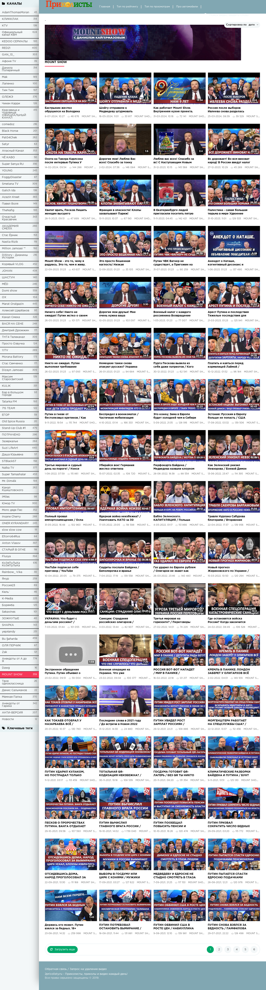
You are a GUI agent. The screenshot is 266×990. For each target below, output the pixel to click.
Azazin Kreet (10, 197)
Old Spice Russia (13, 421)
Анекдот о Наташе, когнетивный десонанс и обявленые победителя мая (228, 263)
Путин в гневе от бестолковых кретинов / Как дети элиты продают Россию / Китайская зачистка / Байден (65, 416)
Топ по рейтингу (127, 7)
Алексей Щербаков (15, 310)
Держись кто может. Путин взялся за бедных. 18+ (64, 927)
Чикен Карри (11, 103)
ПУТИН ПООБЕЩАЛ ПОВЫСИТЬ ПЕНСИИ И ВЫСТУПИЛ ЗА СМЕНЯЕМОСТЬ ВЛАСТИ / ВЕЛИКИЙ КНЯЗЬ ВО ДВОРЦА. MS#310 (171, 825)
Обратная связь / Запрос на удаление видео (76, 969)
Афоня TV (9, 61)
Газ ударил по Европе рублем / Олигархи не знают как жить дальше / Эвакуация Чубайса (174, 569)
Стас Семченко (12, 363)
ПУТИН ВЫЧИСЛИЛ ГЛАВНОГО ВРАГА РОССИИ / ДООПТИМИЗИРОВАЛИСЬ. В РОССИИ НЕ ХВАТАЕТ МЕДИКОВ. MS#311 (120, 825)
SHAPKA (8, 625)
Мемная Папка (12, 697)
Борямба (8, 605)
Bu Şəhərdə (10, 639)
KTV (5, 26)
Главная (104, 7)
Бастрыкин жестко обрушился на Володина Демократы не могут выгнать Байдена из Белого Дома (65, 110)
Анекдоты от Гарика (11, 704)
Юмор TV (8, 503)
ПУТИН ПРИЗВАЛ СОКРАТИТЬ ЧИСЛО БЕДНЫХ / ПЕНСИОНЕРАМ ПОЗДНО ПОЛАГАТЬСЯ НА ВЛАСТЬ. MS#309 (229, 825)
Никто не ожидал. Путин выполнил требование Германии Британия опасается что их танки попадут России (62, 365)
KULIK (6, 386)
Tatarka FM (9, 402)
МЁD (5, 284)
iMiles (6, 497)
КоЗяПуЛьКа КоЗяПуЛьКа (11, 564)
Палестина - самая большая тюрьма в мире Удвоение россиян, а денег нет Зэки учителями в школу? (228, 212)
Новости (8, 719)
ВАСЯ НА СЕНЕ (12, 324)
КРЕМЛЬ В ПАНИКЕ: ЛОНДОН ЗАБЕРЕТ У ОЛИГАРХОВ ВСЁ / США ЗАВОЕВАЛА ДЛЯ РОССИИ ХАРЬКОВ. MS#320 (229, 671)
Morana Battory (12, 357)
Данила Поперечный (11, 69)
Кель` (6, 592)
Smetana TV (10, 184)
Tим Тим (8, 90)
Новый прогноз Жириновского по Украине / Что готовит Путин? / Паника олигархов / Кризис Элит (228, 569)
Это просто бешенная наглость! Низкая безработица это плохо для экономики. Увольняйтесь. (118, 263)
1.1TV (5, 350)
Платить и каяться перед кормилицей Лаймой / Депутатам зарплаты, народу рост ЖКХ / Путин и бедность (229, 365)
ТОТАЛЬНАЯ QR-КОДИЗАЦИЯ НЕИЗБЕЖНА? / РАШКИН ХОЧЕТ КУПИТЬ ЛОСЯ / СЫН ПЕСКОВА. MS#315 (120, 774)
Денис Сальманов (14, 690)
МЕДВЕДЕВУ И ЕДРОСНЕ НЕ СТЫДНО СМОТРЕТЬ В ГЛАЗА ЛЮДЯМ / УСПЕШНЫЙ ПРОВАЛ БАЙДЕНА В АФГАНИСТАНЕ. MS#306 (174, 876)
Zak (4, 652)
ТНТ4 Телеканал (13, 337)
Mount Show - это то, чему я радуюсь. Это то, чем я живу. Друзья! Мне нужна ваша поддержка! (65, 263)
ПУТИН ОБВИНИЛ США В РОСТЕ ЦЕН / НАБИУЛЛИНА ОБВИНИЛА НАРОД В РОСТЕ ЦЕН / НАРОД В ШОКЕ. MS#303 (174, 927)
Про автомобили (187, 7)
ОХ (4, 297)
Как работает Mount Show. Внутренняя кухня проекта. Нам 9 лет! (173, 110)
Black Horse (10, 131)
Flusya (6, 556)
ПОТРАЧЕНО (11, 435)
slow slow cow (12, 530)
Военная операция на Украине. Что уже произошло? (114, 671)
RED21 (6, 48)
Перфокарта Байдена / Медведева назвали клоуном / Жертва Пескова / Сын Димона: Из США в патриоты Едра (173, 467)
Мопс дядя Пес (12, 510)
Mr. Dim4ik (9, 481)
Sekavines (8, 612)
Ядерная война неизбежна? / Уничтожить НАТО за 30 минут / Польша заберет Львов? (120, 518)
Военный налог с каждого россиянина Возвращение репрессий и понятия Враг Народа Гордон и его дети (172, 314)
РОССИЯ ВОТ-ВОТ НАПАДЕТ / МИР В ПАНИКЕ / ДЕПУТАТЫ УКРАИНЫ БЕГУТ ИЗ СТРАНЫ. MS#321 (174, 671)
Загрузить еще (65, 949)
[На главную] (69, 7)
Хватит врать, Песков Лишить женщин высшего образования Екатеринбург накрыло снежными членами (66, 212)
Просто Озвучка (13, 344)
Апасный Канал (13, 151)
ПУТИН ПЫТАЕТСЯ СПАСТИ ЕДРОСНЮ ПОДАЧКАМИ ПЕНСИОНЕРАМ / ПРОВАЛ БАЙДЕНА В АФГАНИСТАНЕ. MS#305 (228, 876)
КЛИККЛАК (10, 19)
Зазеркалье (10, 441)
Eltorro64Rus (11, 536)
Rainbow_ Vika (12, 572)
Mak (4, 77)
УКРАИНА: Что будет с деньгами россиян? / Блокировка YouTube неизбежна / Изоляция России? (61, 621)
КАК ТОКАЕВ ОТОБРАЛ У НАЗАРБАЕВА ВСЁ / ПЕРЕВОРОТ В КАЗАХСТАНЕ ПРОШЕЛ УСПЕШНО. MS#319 (65, 722)
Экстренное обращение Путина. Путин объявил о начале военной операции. (64, 671)
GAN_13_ (8, 55)
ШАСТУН (8, 277)
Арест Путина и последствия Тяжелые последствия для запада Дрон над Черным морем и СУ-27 (228, 314)
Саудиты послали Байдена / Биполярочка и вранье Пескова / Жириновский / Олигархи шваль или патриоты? (119, 569)
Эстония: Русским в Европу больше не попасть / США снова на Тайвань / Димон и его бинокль (227, 416)
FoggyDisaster (12, 177)
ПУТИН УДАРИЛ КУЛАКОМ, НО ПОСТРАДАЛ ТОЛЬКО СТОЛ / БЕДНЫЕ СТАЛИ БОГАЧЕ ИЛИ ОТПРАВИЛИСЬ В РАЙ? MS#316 (66, 774)
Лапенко (8, 84)
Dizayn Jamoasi (12, 370)
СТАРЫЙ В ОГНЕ (14, 550)
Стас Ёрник (10, 235)
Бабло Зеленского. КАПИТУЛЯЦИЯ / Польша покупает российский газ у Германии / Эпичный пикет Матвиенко (172, 518)
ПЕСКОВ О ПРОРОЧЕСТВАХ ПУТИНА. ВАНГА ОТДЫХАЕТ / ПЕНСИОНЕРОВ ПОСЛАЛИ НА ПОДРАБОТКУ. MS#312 (65, 825)
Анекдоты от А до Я (14, 660)
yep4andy (8, 632)
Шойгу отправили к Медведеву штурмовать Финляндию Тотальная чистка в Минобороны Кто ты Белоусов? (120, 110)
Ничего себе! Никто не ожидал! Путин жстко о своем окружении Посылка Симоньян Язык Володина (66, 314)
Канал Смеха (11, 317)
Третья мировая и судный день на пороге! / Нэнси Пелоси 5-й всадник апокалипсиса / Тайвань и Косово (63, 467)
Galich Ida (8, 190)
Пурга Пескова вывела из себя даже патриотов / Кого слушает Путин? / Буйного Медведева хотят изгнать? (173, 365)
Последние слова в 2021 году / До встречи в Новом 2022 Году (120, 722)
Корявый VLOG (12, 264)
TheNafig (8, 210)
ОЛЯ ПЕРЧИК (11, 645)
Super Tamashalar (14, 474)
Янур (5, 579)
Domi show (9, 291)
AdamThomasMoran (15, 12)
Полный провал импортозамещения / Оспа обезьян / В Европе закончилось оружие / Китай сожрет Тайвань (65, 518)
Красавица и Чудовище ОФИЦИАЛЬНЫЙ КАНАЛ (14, 114)
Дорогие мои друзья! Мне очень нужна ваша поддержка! (117, 314)
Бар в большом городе (12, 393)
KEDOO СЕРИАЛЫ (15, 41)
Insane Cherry (11, 517)
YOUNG (7, 171)
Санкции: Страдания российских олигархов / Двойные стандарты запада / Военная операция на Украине (119, 621)
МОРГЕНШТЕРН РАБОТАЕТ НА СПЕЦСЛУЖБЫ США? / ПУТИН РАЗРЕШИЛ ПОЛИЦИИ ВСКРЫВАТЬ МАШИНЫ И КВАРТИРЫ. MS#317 (227, 722)
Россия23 (8, 585)
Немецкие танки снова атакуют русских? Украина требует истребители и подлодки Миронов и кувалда (120, 365)
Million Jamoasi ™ (14, 248)
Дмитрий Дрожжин (15, 330)
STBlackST (9, 461)
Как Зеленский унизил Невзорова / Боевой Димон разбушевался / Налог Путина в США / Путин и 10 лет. (227, 467)
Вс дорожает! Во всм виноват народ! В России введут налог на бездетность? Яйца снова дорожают (229, 161)
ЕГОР (5, 415)
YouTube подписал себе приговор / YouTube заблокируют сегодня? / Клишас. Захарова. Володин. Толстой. (65, 569)
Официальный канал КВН (12, 33)
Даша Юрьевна (12, 454)
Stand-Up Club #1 (14, 428)
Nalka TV (8, 468)
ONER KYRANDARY (15, 523)
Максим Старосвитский (12, 378)
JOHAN (7, 271)
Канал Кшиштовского (12, 489)
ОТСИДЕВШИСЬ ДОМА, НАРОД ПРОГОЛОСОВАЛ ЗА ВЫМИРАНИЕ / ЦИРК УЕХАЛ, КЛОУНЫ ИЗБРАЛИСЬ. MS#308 (65, 876)
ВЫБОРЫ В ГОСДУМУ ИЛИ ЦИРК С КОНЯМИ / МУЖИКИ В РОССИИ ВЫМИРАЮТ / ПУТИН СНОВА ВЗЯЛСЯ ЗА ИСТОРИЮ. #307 (119, 876)
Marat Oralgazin (13, 304)
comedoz (8, 124)
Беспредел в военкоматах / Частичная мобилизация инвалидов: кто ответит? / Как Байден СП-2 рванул (118, 416)
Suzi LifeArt (10, 448)
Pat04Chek (9, 137)
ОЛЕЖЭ (7, 97)
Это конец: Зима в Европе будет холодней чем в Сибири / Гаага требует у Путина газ (174, 416)
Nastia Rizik (10, 242)
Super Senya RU (13, 164)
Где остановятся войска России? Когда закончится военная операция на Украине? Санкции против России (227, 621)
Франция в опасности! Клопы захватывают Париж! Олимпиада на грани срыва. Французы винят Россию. (120, 212)
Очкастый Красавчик (9, 218)
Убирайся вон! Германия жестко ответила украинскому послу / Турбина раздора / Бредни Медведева (120, 467)
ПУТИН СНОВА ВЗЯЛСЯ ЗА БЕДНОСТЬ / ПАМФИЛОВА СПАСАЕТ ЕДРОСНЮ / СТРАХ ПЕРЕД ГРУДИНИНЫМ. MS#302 (229, 927)
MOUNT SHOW (12, 674)
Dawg (6, 668)
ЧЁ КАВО (8, 157)
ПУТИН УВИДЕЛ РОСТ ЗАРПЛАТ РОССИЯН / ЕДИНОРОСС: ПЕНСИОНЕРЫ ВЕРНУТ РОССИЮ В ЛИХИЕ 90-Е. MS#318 (173, 722)
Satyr (5, 144)
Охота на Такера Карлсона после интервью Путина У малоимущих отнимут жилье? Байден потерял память (66, 161)
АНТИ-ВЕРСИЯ (12, 713)
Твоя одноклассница (13, 682)
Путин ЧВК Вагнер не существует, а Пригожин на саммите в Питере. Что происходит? (173, 263)
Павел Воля (10, 204)
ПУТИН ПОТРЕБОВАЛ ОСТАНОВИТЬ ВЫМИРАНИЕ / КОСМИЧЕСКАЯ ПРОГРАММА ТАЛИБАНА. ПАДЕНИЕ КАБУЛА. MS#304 (120, 927)
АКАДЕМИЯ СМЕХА (10, 227)
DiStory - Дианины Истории (15, 256)
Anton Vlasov (11, 543)
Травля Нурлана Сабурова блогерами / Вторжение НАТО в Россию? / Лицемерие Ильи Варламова (228, 518)
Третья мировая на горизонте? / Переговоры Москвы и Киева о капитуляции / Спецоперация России (174, 621)
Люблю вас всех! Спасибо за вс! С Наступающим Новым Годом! (173, 161)
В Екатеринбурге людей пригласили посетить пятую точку (173, 212)
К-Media (7, 598)
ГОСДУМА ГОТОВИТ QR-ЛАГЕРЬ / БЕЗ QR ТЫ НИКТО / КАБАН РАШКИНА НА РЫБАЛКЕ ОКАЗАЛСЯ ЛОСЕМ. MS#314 (173, 774)
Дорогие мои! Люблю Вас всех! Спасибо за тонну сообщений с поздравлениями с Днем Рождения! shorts (117, 161)
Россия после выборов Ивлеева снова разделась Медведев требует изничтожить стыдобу (226, 110)
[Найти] (206, 15)
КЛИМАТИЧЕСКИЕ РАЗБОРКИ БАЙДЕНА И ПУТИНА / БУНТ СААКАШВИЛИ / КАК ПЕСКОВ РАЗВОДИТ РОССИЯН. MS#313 (229, 774)
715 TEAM (8, 408)
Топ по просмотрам (157, 7)
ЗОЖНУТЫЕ (10, 618)
